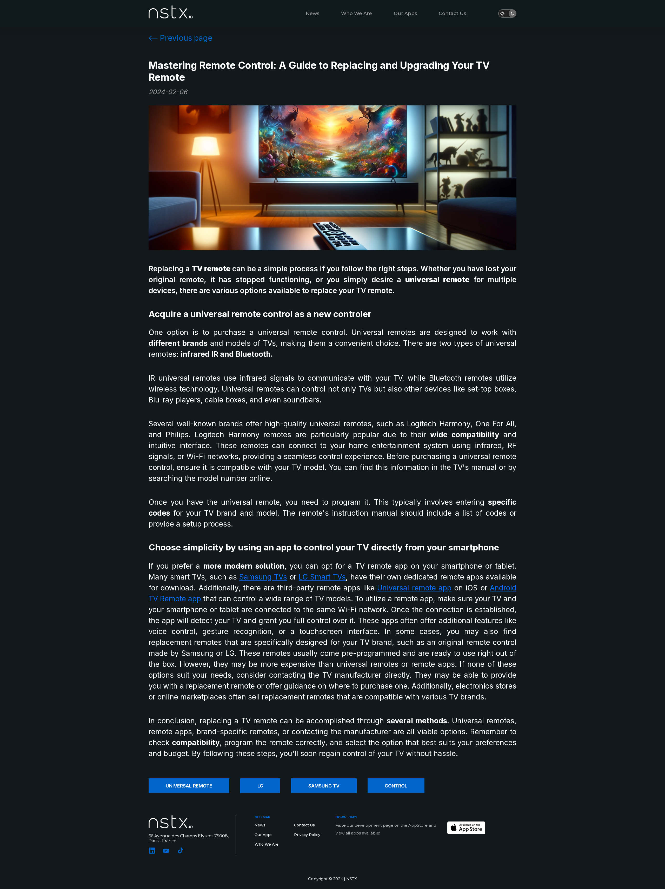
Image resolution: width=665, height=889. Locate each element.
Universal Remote (189, 786)
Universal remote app (414, 587)
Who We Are (356, 13)
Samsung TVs (263, 577)
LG (260, 786)
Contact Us (304, 825)
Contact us (452, 13)
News (312, 13)
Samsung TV (324, 786)
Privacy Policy (307, 834)
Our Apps (405, 13)
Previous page (186, 38)
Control (396, 786)
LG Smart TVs (322, 577)
